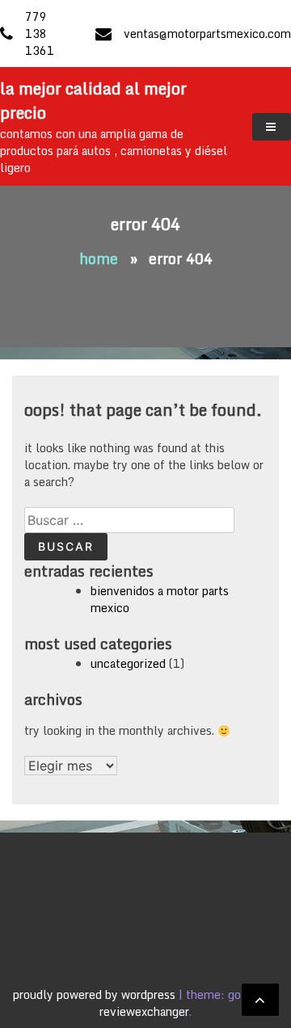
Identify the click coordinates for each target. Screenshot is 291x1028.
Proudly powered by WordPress (96, 994)
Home (98, 258)
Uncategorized (128, 663)
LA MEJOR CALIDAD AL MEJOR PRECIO (93, 100)
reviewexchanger (144, 1011)
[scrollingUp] (260, 1000)
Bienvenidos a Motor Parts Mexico (160, 599)
